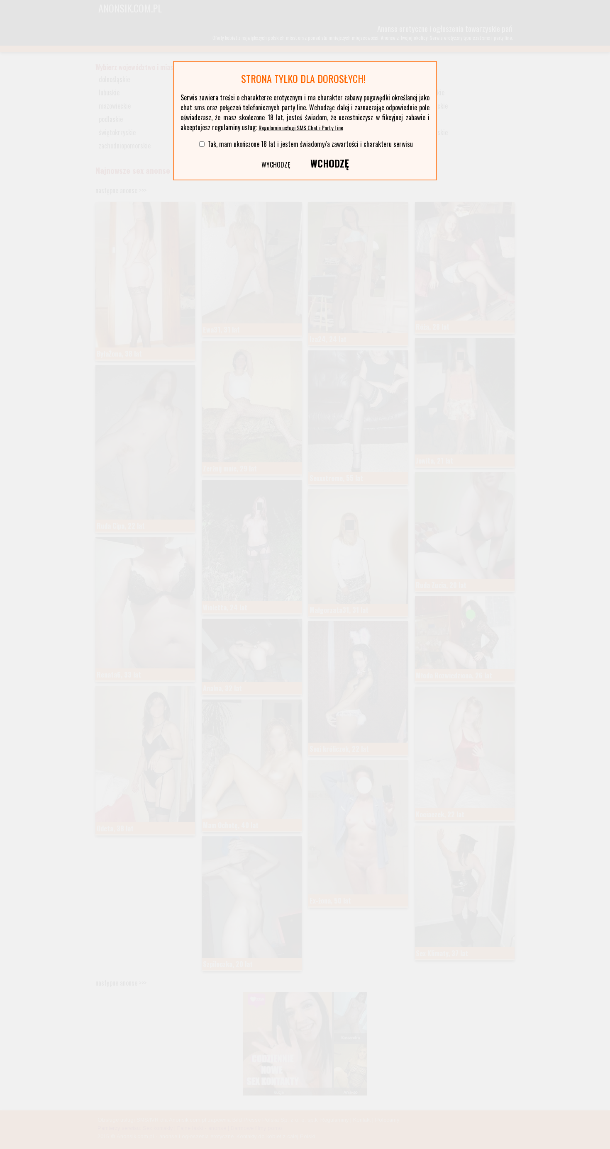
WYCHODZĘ (275, 165)
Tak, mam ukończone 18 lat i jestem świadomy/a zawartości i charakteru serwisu (310, 144)
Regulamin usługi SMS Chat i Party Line (301, 127)
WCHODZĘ (329, 162)
